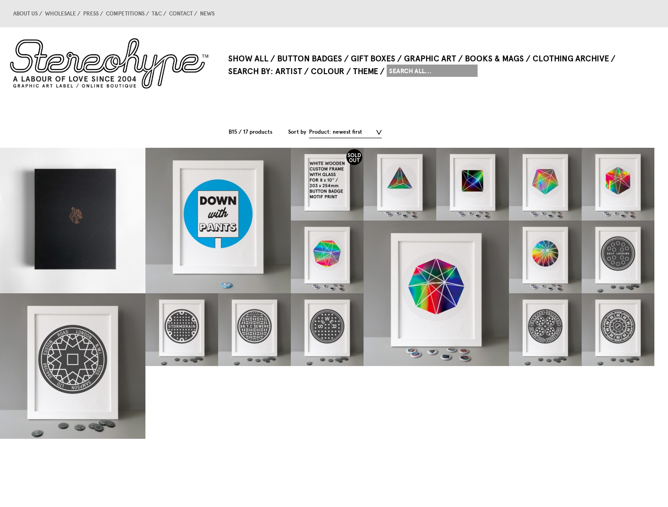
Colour (327, 71)
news (207, 13)
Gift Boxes (373, 59)
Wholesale (60, 13)
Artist (288, 71)
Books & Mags (494, 59)
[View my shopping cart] (634, 13)
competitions (125, 13)
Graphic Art (430, 59)
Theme (365, 71)
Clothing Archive (571, 59)
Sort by (297, 132)
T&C (157, 13)
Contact (181, 13)
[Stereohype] (110, 63)
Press (91, 13)
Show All (248, 59)
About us (25, 13)
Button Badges (309, 59)
